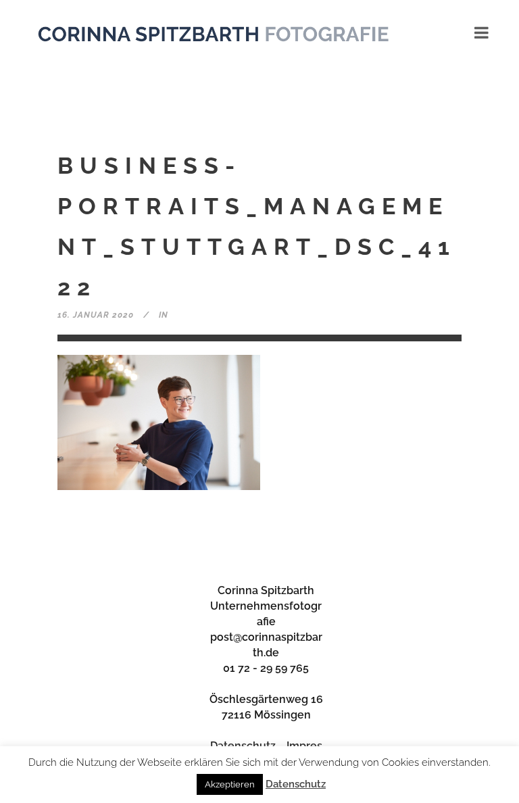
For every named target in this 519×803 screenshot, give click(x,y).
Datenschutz (296, 784)
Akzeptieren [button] (230, 784)
